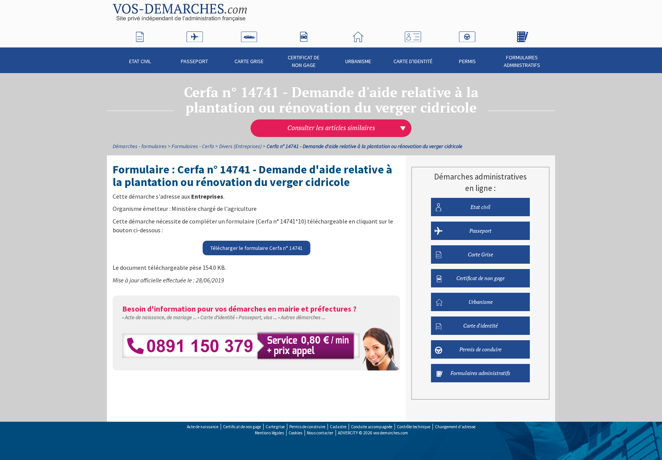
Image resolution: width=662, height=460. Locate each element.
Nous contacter (320, 433)
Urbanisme (358, 61)
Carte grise (275, 426)
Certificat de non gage (304, 61)
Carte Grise (249, 61)
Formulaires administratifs (522, 61)
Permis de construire (307, 426)
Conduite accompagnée (371, 426)
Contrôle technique (413, 426)
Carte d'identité (413, 61)
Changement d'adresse (455, 426)
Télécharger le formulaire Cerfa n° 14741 (256, 248)
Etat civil (140, 61)
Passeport (194, 61)
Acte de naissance (202, 426)
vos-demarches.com (390, 433)
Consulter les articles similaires (331, 128)
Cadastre (338, 426)
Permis (467, 61)
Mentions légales (269, 433)
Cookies (295, 433)
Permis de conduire (480, 349)
